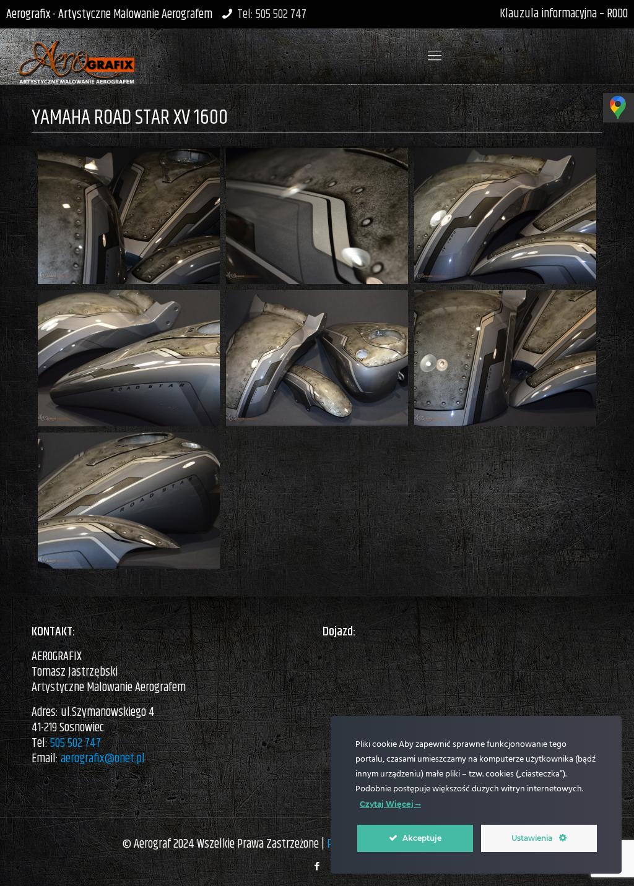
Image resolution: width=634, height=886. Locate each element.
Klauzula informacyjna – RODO (564, 14)
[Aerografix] (76, 56)
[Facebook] (316, 866)
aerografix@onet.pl (103, 758)
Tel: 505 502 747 (271, 14)
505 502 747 (75, 743)
